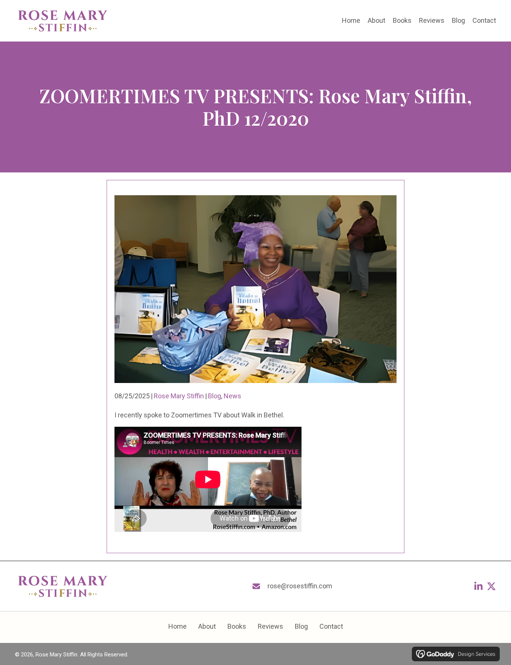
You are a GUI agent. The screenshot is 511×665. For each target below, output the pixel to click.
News (232, 396)
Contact (331, 626)
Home (177, 626)
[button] (478, 586)
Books (236, 626)
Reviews (270, 626)
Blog (214, 396)
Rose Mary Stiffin (179, 396)
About (207, 626)
